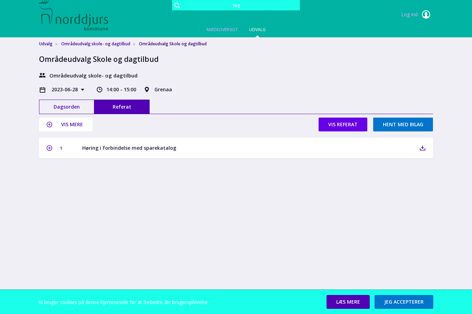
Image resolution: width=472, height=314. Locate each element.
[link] (73, 15)
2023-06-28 (65, 89)
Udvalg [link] (46, 44)
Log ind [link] (410, 14)
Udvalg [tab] (257, 30)
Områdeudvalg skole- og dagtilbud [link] (95, 44)
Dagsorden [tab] (67, 106)
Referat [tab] (122, 106)
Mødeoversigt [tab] (222, 30)
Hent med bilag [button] (403, 124)
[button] (66, 124)
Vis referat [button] (343, 124)
